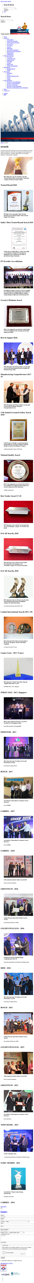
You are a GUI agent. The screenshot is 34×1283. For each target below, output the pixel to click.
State (2, 1223)
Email (3, 1218)
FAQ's (8, 74)
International (7, 67)
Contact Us (6, 90)
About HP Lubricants (12, 41)
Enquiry (4, 1212)
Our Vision (9, 45)
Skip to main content (6, 1)
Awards (9, 47)
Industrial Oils (10, 60)
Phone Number (5, 1229)
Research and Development (14, 51)
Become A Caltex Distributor (14, 86)
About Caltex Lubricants (13, 42)
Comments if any (5, 1234)
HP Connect (7, 71)
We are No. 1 (10, 44)
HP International (11, 68)
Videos (8, 79)
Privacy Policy (9, 1263)
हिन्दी (5, 95)
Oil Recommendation (12, 66)
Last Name (3, 1242)
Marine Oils (10, 64)
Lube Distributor (8, 80)
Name (3, 1215)
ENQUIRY (3, 1206)
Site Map (3, 1263)
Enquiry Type (4, 1232)
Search (6, 10)
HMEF (9, 70)
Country (3, 1221)
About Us (6, 38)
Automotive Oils (11, 58)
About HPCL (10, 39)
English (6, 93)
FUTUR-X (10, 57)
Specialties (9, 61)
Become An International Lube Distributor (17, 87)
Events (8, 77)
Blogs (5, 89)
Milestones (9, 48)
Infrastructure (10, 52)
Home (5, 36)
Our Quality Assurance (12, 50)
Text (5, 11)
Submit (3, 1257)
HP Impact (9, 73)
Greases (9, 63)
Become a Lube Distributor (14, 82)
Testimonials (10, 54)
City (2, 1226)
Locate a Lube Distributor (13, 83)
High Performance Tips (13, 76)
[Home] (20, 34)
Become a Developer (12, 84)
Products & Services (9, 55)
